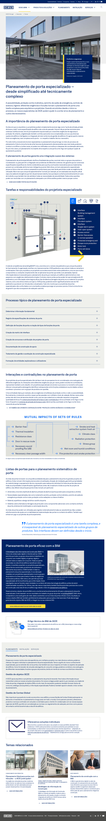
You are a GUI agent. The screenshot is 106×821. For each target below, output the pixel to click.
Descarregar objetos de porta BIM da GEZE (25, 606)
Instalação (77, 7)
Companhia (66, 1)
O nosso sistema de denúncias (35, 815)
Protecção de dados (53, 815)
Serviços (89, 7)
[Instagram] (98, 1)
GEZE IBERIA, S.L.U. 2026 (20, 815)
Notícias (60, 1)
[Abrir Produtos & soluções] (53, 7)
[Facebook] (99, 1)
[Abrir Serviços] (94, 7)
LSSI (78, 815)
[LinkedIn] (96, 1)
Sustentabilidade (52, 1)
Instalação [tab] (24, 649)
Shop (79, 1)
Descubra (23, 7)
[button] (86, 1)
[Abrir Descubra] (28, 7)
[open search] (101, 7)
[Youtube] (101, 1)
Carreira (72, 1)
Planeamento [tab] (12, 649)
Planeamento (64, 7)
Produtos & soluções (42, 7)
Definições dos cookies (64, 815)
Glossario (73, 815)
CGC (45, 815)
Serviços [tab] (35, 649)
